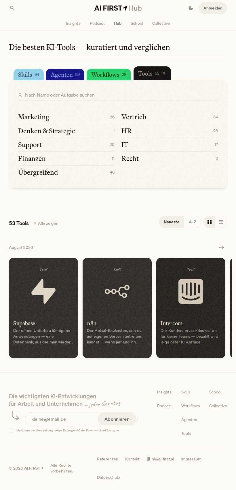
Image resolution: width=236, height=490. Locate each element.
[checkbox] (11, 430)
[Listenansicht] (221, 222)
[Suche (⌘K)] (12, 8)
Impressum (191, 459)
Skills (186, 392)
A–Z (192, 222)
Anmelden (212, 8)
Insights (73, 23)
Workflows (190, 406)
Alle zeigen (48, 223)
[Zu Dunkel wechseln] (191, 8)
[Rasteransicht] (209, 222)
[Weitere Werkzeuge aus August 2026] (221, 247)
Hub (117, 23)
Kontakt (132, 459)
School (137, 23)
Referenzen (107, 459)
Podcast (97, 23)
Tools (186, 433)
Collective (161, 23)
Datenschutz (109, 477)
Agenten (189, 419)
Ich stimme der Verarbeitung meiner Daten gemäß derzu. (68, 430)
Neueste (172, 222)
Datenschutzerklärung (100, 430)
